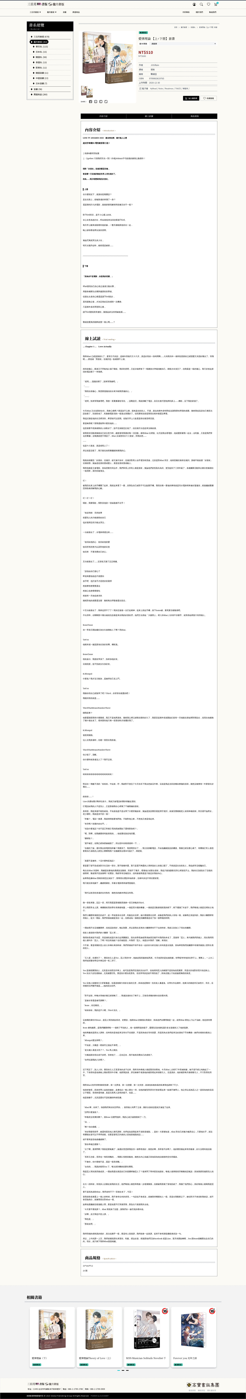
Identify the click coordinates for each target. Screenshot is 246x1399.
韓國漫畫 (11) (42, 72)
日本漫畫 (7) (41, 83)
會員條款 (192, 1390)
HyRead (153, 88)
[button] (118, 1370)
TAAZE (178, 88)
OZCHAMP (104, 1396)
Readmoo (169, 88)
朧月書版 (184, 27)
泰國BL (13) (41, 62)
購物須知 (201, 1390)
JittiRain (155, 65)
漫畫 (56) (38, 89)
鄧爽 (153, 69)
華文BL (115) (42, 46)
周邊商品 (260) (40, 94)
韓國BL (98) (41, 57)
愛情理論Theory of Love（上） (95, 1358)
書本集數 (143, 43)
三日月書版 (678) (41, 36)
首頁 (175, 27)
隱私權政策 (211, 1390)
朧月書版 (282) (40, 41)
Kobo (160, 88)
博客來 (185, 88)
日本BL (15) (41, 51)
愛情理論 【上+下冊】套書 (208, 27)
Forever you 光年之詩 (185, 1358)
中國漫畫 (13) (42, 78)
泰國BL (193, 27)
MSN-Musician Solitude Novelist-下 (146, 1358)
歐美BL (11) (41, 67)
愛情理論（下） (40, 1358)
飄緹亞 (154, 74)
